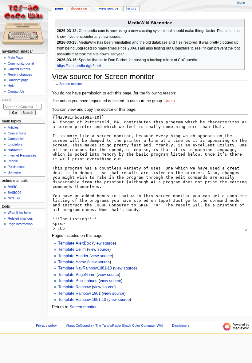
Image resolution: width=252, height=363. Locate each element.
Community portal (21, 63)
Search (7, 100)
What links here (19, 212)
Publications (17, 167)
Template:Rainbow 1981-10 (82, 299)
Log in (241, 2)
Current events (19, 69)
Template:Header (73, 256)
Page (59, 8)
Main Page (15, 57)
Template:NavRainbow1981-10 (85, 268)
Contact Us (16, 91)
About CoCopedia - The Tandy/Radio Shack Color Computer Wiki (114, 325)
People (13, 161)
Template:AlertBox (74, 243)
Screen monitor (70, 84)
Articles (13, 127)
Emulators (15, 144)
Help (11, 85)
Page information (20, 224)
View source (108, 8)
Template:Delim (72, 249)
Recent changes (20, 74)
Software (14, 172)
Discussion (79, 8)
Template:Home (72, 262)
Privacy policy (46, 325)
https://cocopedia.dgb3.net (79, 66)
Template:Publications (77, 281)
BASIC (13, 187)
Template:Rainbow (74, 287)
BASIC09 (14, 192)
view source (104, 243)
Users (169, 101)
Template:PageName (76, 275)
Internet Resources (22, 155)
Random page (18, 80)
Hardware (15, 150)
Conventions (17, 133)
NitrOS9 (14, 198)
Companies (16, 139)
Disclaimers (181, 325)
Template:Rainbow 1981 (79, 293)
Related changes (20, 218)
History (131, 8)
